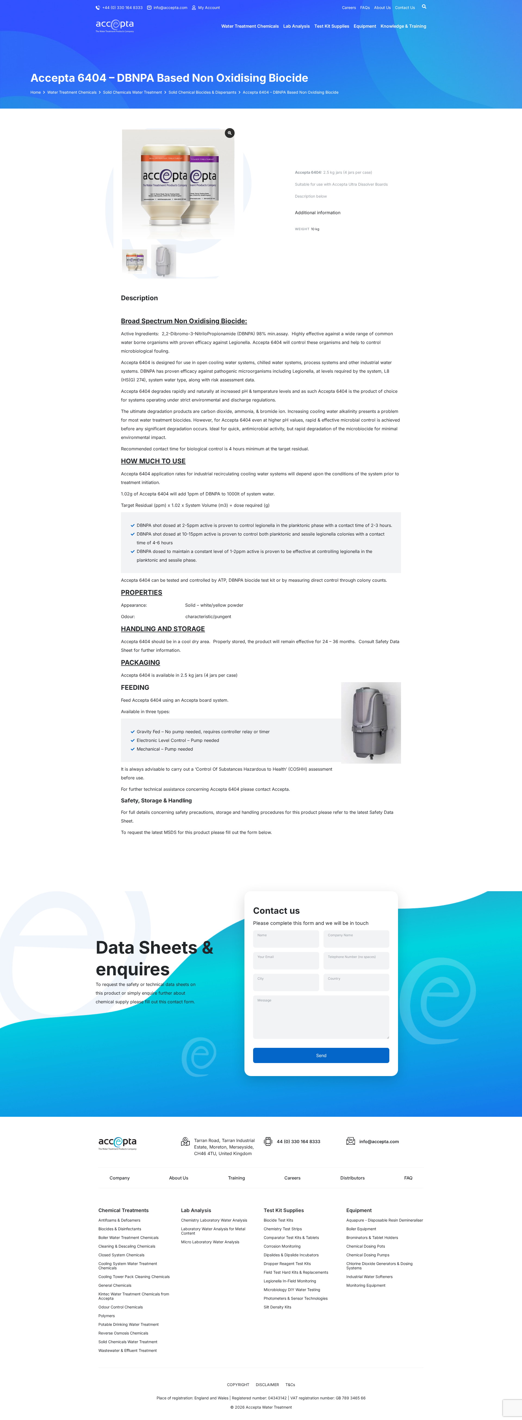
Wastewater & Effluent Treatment (127, 1350)
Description (139, 298)
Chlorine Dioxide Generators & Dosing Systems (379, 1265)
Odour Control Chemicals (120, 1307)
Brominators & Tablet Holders (372, 1237)
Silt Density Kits (277, 1307)
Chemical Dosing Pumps (367, 1255)
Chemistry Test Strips (283, 1229)
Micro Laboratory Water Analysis (210, 1242)
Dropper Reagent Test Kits (287, 1263)
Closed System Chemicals (121, 1255)
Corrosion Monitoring (282, 1246)
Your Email (265, 957)
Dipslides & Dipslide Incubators (291, 1255)
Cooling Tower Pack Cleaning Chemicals (134, 1276)
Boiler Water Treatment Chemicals (128, 1237)
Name (262, 935)
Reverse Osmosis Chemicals (123, 1333)
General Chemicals (114, 1285)
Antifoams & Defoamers (119, 1220)
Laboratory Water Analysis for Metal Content (213, 1231)
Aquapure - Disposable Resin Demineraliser (384, 1220)
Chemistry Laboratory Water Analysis (214, 1220)
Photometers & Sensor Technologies (296, 1298)
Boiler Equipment (361, 1229)
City (260, 978)
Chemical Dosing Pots (365, 1246)
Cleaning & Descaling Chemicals (126, 1246)
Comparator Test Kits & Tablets (291, 1237)
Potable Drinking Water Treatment (128, 1324)
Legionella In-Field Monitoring (290, 1281)
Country (334, 978)
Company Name (340, 935)
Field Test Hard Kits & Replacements (296, 1272)
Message (264, 1000)
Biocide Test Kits (278, 1220)
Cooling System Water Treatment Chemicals (127, 1265)
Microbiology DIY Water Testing (292, 1290)
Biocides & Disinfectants (119, 1229)
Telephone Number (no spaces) (352, 957)
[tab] (317, 212)
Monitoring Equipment (366, 1285)
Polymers (106, 1316)
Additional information (317, 212)
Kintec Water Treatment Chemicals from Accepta (133, 1296)
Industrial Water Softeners (369, 1276)
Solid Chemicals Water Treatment (127, 1342)
